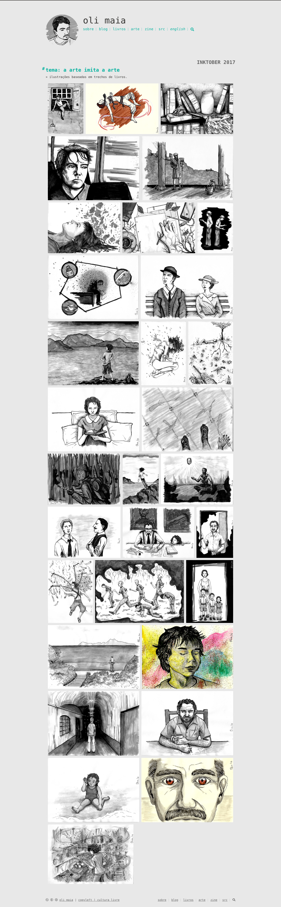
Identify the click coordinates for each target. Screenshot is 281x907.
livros (119, 29)
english (177, 29)
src (162, 29)
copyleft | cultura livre (99, 900)
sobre (88, 29)
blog (103, 29)
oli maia (66, 900)
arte (135, 29)
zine (149, 29)
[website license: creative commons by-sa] (52, 900)
